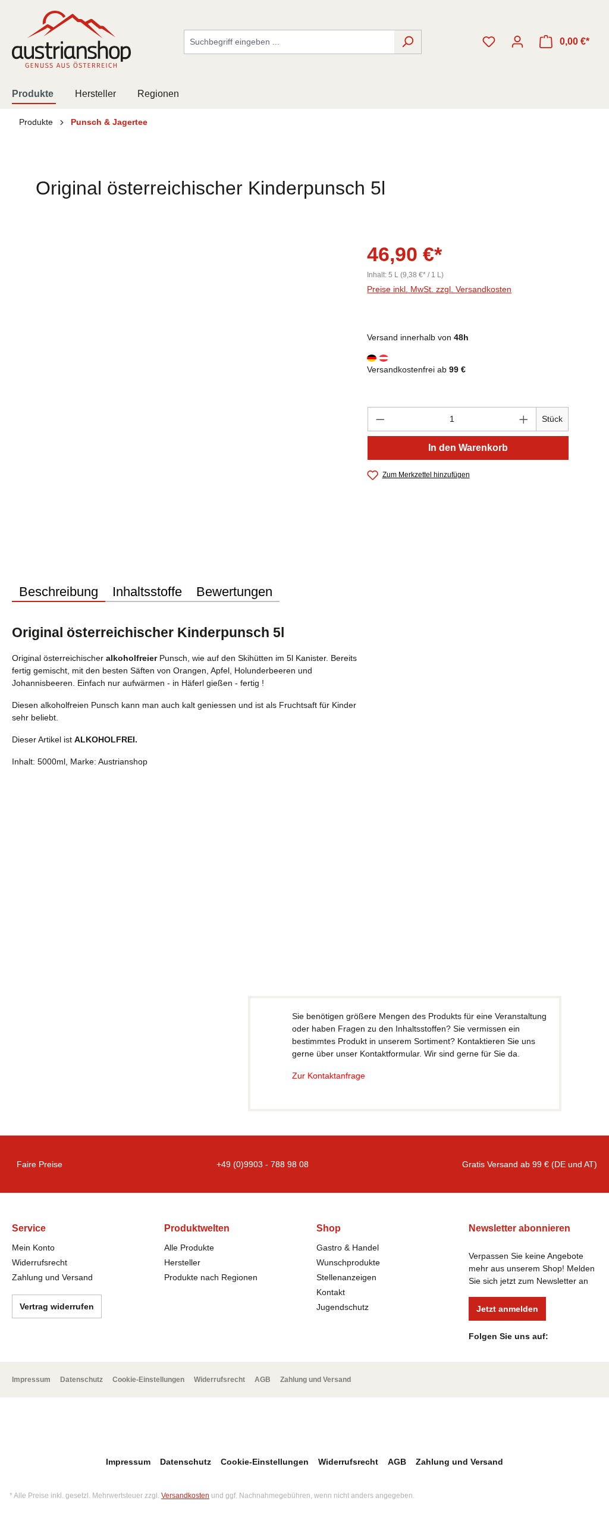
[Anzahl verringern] (380, 419)
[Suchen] (408, 42)
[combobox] (289, 42)
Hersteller (182, 1262)
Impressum (31, 1379)
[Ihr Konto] (517, 42)
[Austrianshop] (542, 194)
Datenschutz (81, 1379)
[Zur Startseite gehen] (71, 39)
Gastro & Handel (347, 1247)
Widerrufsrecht (39, 1262)
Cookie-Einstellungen (148, 1379)
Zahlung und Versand (52, 1277)
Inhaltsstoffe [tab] (147, 591)
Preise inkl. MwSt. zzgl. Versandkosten (439, 289)
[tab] (58, 592)
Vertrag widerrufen (57, 1306)
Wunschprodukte (348, 1262)
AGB (263, 1379)
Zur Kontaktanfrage (328, 1075)
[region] (177, 367)
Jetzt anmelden (507, 1309)
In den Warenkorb (468, 448)
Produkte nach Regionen (211, 1277)
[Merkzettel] (489, 42)
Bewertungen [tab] (234, 591)
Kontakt (330, 1292)
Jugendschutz (342, 1307)
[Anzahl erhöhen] (523, 419)
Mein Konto (33, 1247)
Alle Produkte (189, 1247)
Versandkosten (185, 1495)
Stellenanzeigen (346, 1277)
